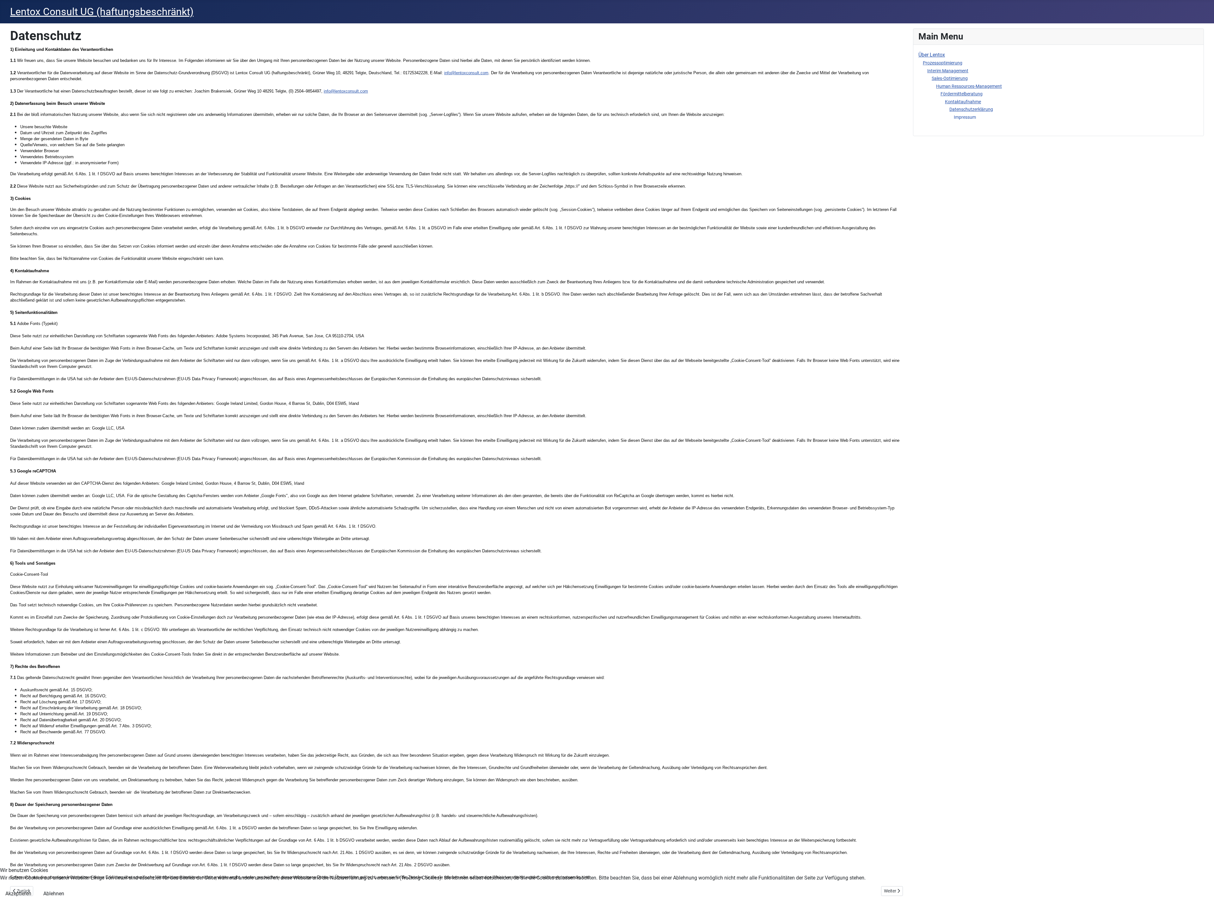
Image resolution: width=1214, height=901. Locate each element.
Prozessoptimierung (942, 62)
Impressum (965, 117)
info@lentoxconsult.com (346, 91)
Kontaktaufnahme (963, 101)
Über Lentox (931, 55)
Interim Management (947, 70)
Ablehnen (53, 894)
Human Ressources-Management (969, 86)
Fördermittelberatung (962, 93)
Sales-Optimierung (950, 78)
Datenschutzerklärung (971, 109)
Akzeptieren (18, 894)
